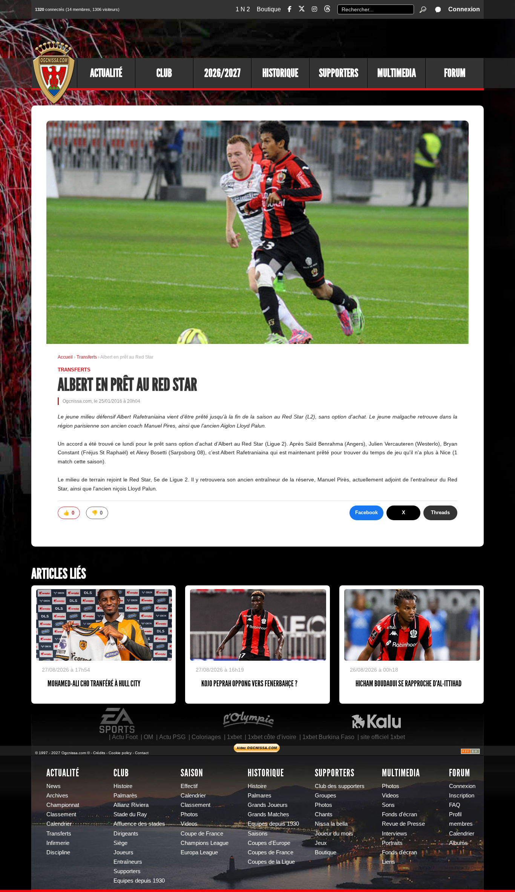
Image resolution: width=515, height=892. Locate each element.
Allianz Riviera (131, 805)
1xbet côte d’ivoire (272, 737)
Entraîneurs (127, 862)
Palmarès (125, 796)
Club (164, 73)
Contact (142, 753)
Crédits (99, 753)
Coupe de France (202, 834)
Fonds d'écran (399, 814)
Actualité (106, 73)
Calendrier (59, 824)
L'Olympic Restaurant (248, 720)
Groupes (325, 796)
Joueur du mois (334, 834)
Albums (458, 843)
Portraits (392, 843)
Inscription (461, 796)
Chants (324, 814)
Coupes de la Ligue (271, 862)
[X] (301, 10)
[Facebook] (289, 9)
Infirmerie (57, 843)
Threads (440, 512)
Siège (120, 843)
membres (461, 824)
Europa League (199, 852)
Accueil (65, 357)
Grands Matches (268, 814)
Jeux (321, 843)
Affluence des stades (139, 824)
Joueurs (123, 852)
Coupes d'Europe (269, 843)
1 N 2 (243, 9)
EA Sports (117, 720)
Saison (192, 773)
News (53, 786)
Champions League (204, 843)
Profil (455, 814)
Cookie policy (120, 753)
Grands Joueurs (268, 805)
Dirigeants (125, 834)
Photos (189, 814)
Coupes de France (270, 852)
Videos (189, 824)
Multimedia (396, 73)
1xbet (234, 737)
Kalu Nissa (376, 720)
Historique (280, 73)
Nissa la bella (331, 824)
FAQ (454, 805)
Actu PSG (172, 737)
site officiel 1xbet (382, 737)
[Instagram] (314, 9)
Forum (455, 73)
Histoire (122, 786)
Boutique (269, 9)
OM (148, 737)
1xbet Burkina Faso (328, 737)
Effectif (189, 786)
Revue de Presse (403, 824)
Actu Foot (125, 737)
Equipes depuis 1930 (139, 881)
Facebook (366, 512)
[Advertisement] (346, 38)
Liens (388, 862)
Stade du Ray (130, 814)
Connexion (464, 9)
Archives (57, 796)
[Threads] (327, 10)
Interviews (394, 834)
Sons (388, 805)
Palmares (259, 796)
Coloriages (206, 737)
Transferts (87, 357)
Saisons (258, 834)
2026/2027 (222, 73)
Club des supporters (340, 786)
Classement (61, 814)
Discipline (58, 852)
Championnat (62, 805)
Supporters (338, 73)
